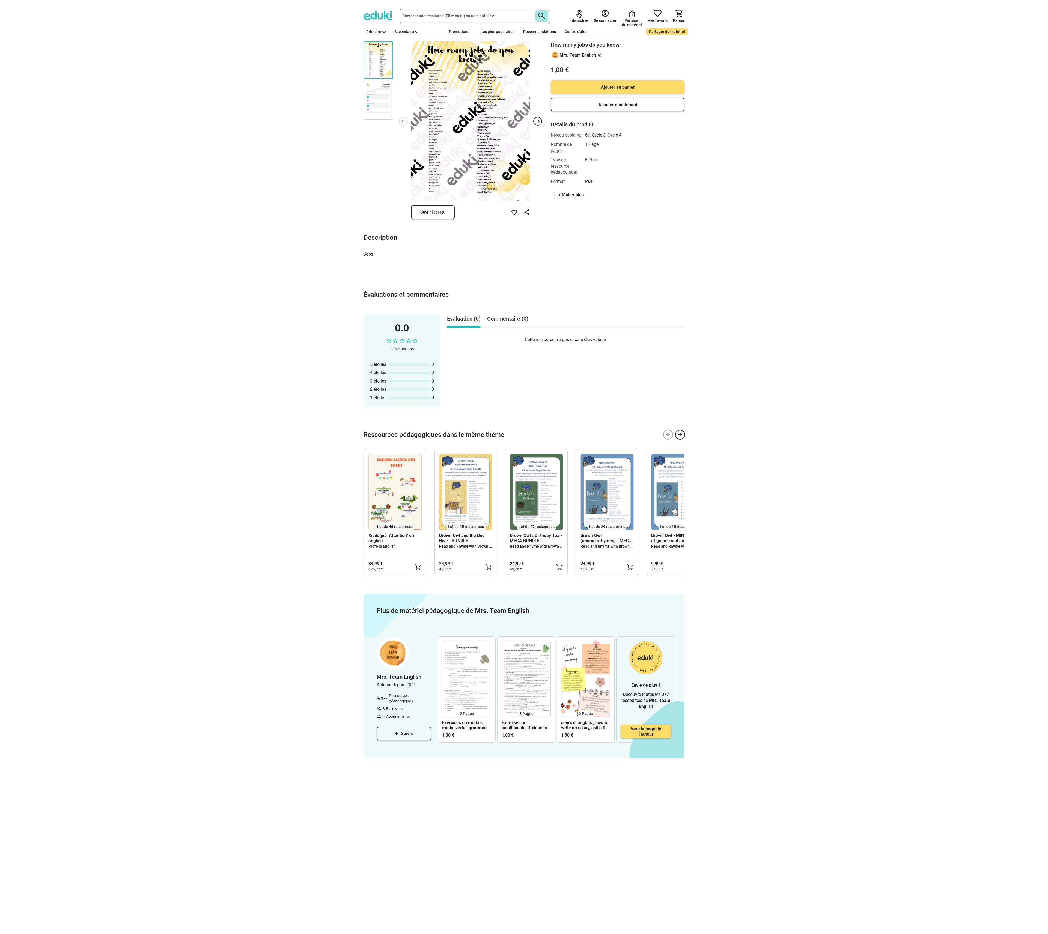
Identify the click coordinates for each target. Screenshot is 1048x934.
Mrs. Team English (577, 55)
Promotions (459, 31)
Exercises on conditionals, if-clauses (524, 725)
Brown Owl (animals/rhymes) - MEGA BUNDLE (606, 538)
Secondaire (404, 31)
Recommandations (539, 31)
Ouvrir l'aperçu (432, 212)
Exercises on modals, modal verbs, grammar (464, 725)
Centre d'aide (576, 31)
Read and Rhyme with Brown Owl (467, 546)
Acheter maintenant (617, 104)
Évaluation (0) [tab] (464, 318)
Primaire (373, 31)
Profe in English (382, 546)
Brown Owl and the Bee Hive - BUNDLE (462, 538)
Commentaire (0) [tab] (507, 318)
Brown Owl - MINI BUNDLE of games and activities (677, 538)
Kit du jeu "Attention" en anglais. (391, 538)
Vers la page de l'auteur (646, 731)
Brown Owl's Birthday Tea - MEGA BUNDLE (536, 538)
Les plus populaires (497, 31)
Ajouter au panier (618, 87)
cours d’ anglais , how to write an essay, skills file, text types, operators (585, 725)
